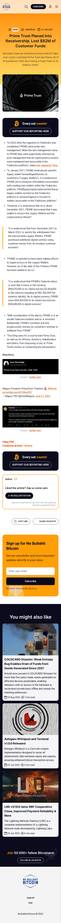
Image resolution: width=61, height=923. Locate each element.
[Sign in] (50, 7)
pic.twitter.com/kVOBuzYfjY (17, 392)
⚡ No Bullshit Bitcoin (19, 496)
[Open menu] (56, 7)
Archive (28, 445)
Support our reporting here (30, 131)
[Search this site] (26, 7)
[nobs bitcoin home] (6, 6)
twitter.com (35, 377)
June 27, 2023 (42, 396)
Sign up (30, 898)
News (15, 30)
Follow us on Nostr (30, 860)
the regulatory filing (47, 165)
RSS (30, 903)
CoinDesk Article (12, 445)
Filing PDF (8, 441)
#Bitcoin (52, 388)
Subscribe (38, 7)
